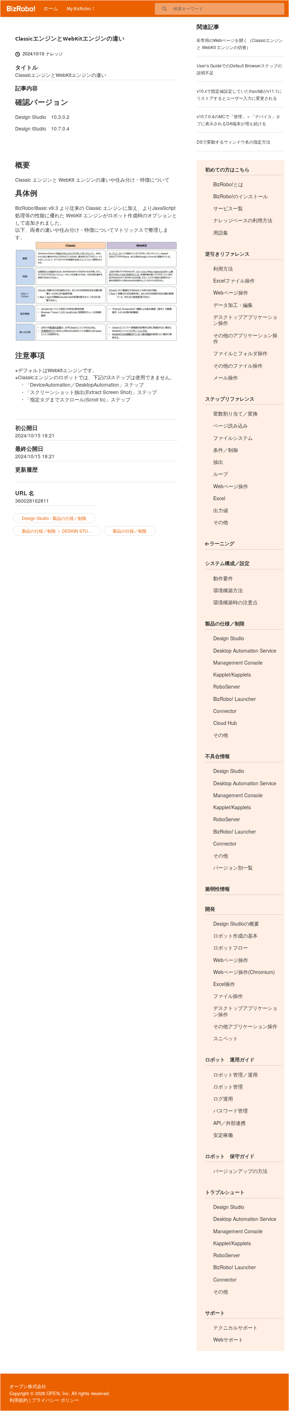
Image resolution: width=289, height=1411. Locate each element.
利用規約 (19, 1400)
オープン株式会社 (28, 1386)
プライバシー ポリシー (55, 1400)
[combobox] (228, 8)
